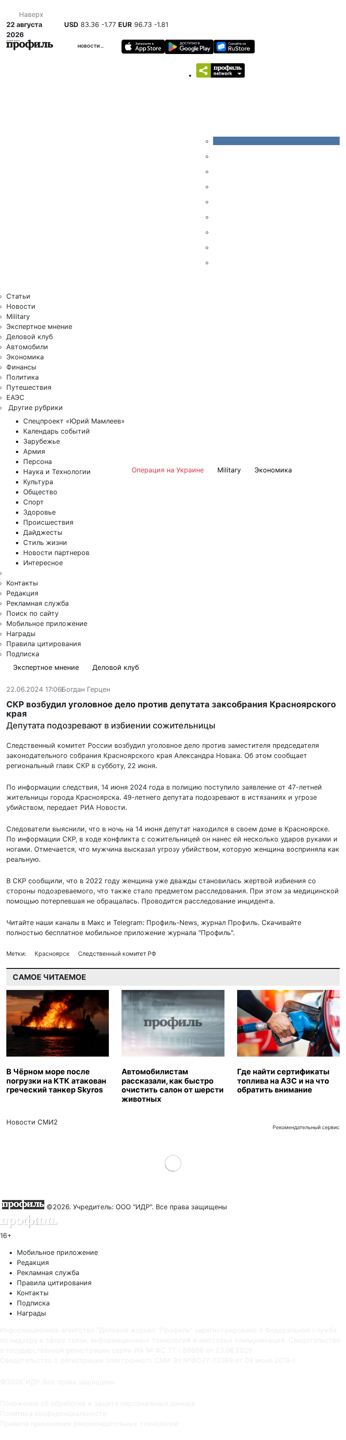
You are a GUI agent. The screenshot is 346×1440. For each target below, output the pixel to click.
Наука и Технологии (57, 471)
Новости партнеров (56, 552)
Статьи (18, 296)
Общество (40, 492)
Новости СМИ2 (32, 1122)
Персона (37, 461)
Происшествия (48, 522)
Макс (96, 922)
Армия (34, 451)
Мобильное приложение (46, 623)
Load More (173, 1163)
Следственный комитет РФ (117, 953)
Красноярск (53, 953)
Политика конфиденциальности (53, 1413)
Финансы (21, 367)
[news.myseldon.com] (219, 201)
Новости (89, 46)
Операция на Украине (168, 470)
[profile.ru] (219, 247)
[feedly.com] (219, 232)
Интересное (43, 562)
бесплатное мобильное (83, 932)
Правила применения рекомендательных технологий (89, 1423)
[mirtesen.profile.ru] (219, 186)
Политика (22, 377)
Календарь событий (56, 431)
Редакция (22, 593)
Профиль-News (171, 922)
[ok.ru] (219, 156)
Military (18, 316)
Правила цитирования (43, 643)
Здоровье (39, 512)
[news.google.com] (219, 217)
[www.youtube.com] (219, 171)
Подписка (22, 654)
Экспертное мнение (39, 326)
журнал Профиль (229, 922)
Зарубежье (41, 441)
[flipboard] (219, 262)
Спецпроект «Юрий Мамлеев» (74, 421)
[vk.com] (276, 141)
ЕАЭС (15, 397)
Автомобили (27, 346)
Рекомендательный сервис (306, 1127)
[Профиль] (29, 46)
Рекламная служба (37, 603)
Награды (20, 633)
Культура (38, 481)
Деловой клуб (29, 336)
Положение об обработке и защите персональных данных (97, 1403)
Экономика (25, 357)
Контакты (22, 583)
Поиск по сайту (32, 613)
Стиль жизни (45, 542)
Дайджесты (42, 532)
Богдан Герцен (86, 689)
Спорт (33, 502)
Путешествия (28, 387)
